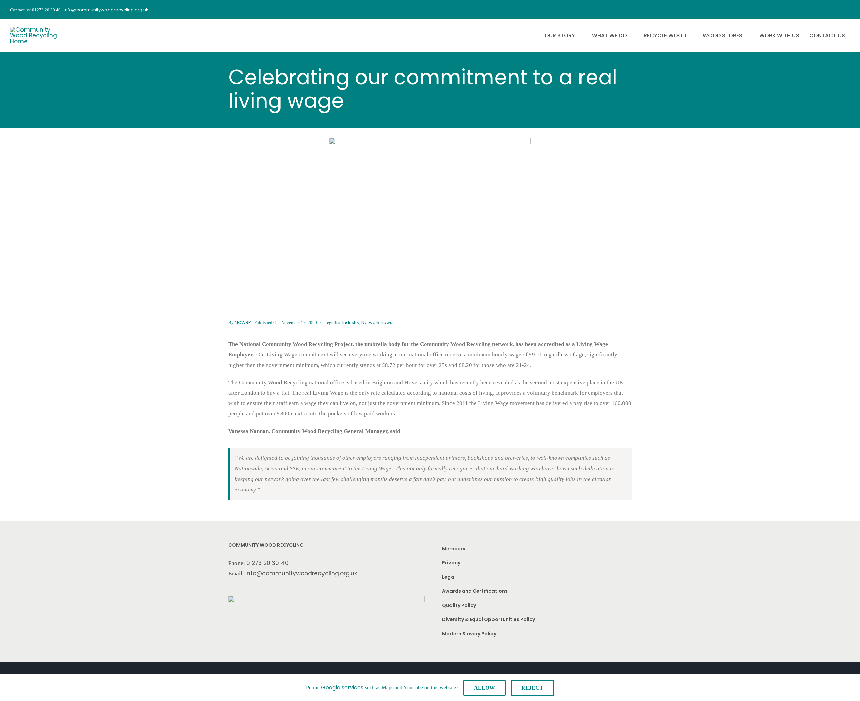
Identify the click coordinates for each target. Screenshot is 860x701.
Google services (342, 687)
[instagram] (823, 9)
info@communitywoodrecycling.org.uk (301, 573)
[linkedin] (847, 9)
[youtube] (835, 9)
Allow (484, 688)
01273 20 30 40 (267, 563)
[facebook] (811, 9)
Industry (350, 322)
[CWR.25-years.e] (35, 30)
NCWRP (243, 322)
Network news (376, 322)
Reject (532, 688)
